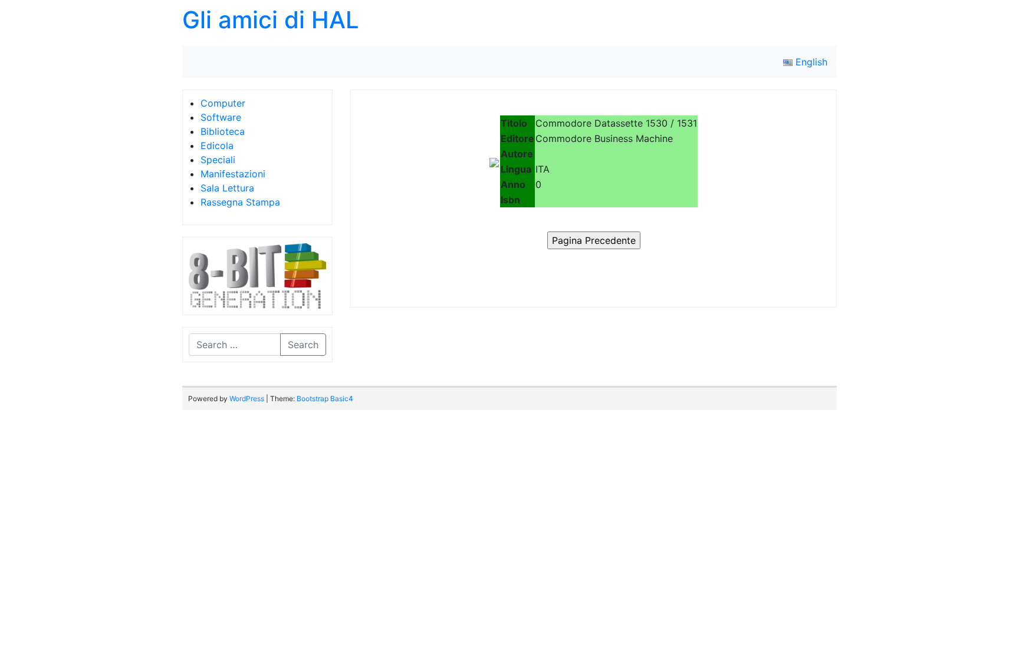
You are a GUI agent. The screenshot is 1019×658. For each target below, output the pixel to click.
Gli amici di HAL (270, 19)
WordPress (246, 398)
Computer (222, 103)
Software (220, 117)
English (810, 62)
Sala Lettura (227, 188)
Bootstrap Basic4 (325, 398)
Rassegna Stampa (240, 202)
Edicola (217, 145)
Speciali (217, 160)
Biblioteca (222, 131)
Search (303, 345)
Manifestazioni (232, 174)
